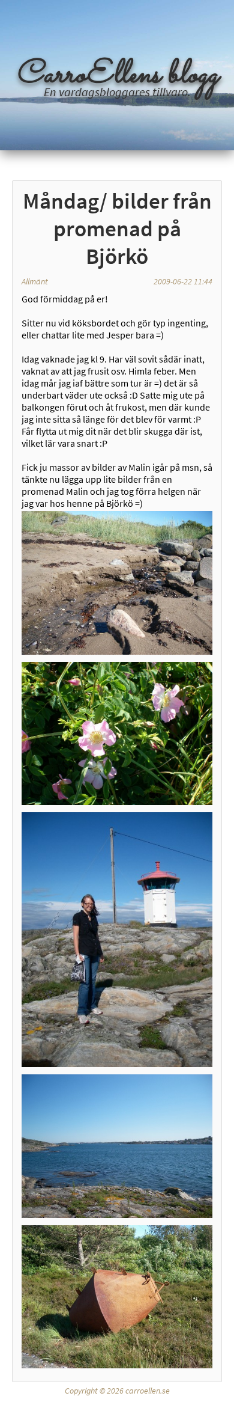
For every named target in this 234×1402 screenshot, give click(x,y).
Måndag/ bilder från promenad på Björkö (117, 228)
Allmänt (35, 281)
